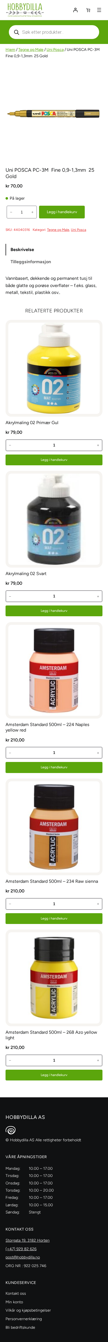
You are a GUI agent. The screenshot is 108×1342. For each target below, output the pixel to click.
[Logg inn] (75, 10)
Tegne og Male (30, 49)
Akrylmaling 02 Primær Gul (32, 422)
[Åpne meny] (99, 10)
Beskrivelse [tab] (22, 249)
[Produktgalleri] (54, 113)
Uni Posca (55, 49)
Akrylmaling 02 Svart (26, 573)
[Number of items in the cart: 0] (88, 10)
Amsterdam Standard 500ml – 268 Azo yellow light (51, 1035)
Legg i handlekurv (62, 212)
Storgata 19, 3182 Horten (28, 1240)
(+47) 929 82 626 (21, 1249)
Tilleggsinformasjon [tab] (31, 261)
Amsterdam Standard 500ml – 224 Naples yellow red (47, 727)
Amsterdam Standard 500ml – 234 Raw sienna (52, 881)
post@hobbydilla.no (23, 1257)
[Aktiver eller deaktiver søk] (54, 32)
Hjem (10, 49)
